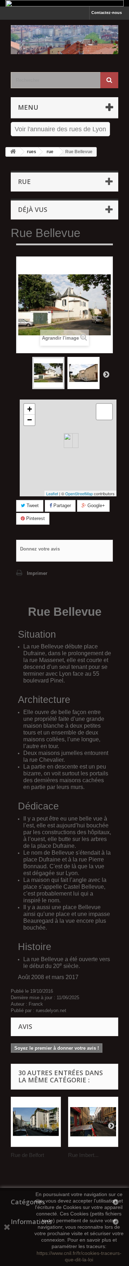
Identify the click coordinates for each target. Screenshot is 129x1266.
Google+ (95, 505)
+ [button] (29, 409)
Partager (61, 505)
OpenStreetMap (79, 493)
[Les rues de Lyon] (64, 39)
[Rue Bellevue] (48, 373)
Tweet (32, 505)
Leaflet (52, 493)
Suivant (106, 374)
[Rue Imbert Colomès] (93, 1122)
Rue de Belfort (27, 1155)
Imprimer (37, 573)
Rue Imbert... (83, 1155)
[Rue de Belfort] (36, 1122)
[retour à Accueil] (13, 151)
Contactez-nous (106, 12)
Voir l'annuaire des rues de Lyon (60, 129)
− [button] (29, 419)
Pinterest (35, 518)
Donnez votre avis (40, 549)
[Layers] (104, 412)
